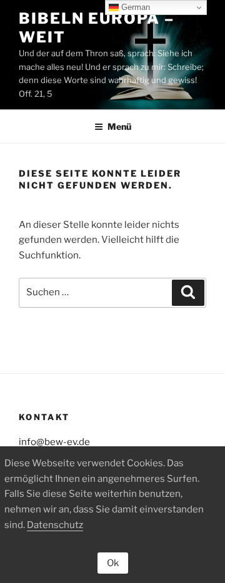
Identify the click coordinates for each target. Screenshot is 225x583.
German (134, 7)
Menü (119, 126)
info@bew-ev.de (54, 442)
